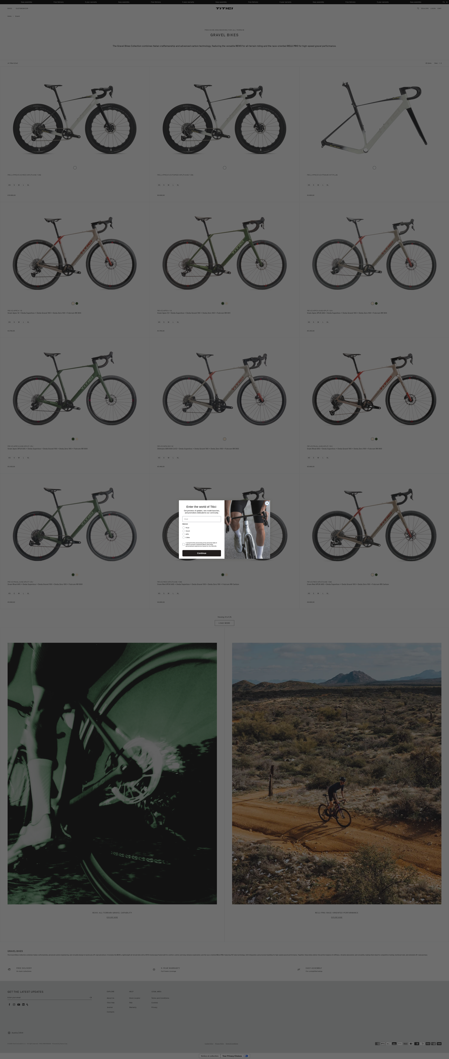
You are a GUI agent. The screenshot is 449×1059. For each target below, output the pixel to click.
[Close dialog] (267, 503)
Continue (201, 553)
